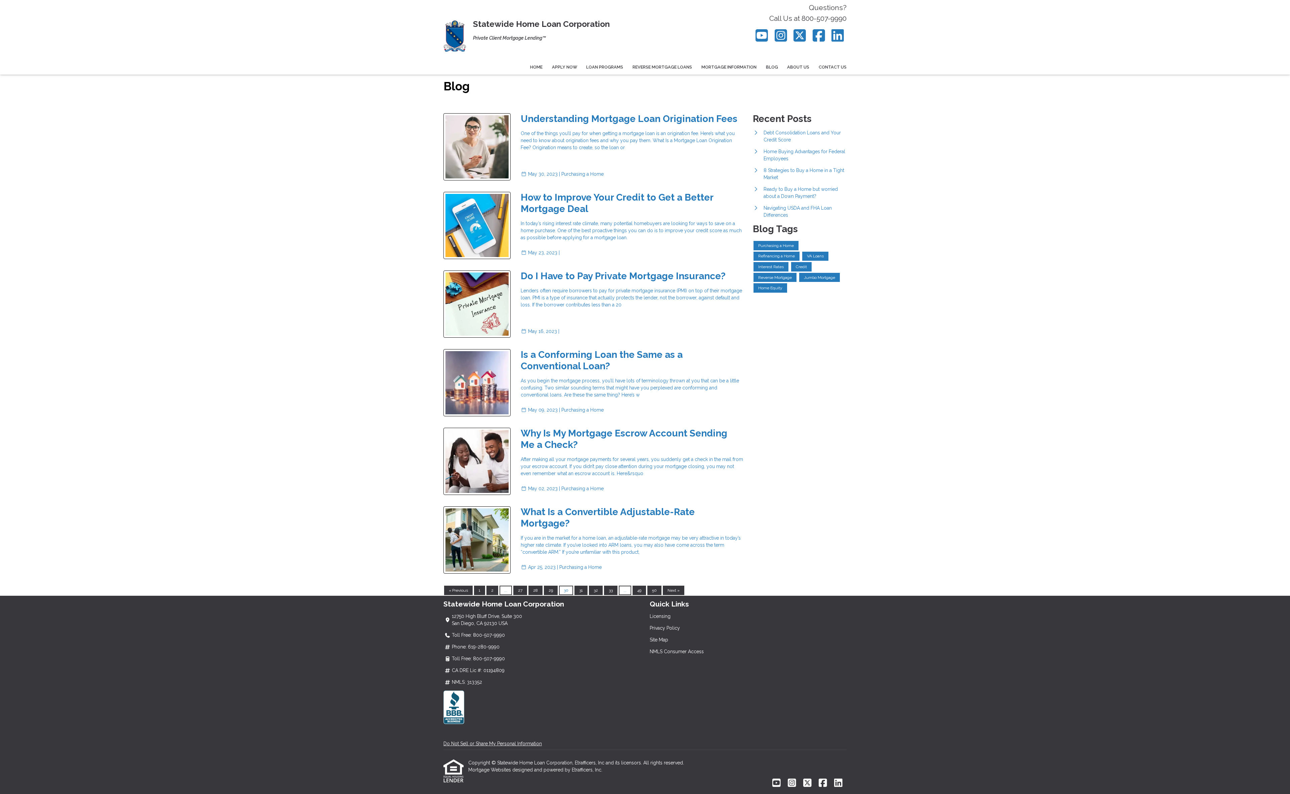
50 (654, 590)
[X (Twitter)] (800, 35)
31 (581, 590)
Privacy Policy (665, 628)
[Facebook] (819, 35)
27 (520, 590)
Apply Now (564, 67)
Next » (674, 590)
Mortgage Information (729, 67)
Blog (772, 67)
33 (611, 590)
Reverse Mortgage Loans (662, 67)
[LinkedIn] (838, 35)
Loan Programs (604, 67)
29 (551, 590)
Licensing (660, 616)
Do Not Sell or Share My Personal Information (492, 743)
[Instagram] (781, 35)
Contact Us (833, 67)
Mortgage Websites (490, 769)
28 (535, 590)
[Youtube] (762, 35)
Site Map (659, 639)
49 (639, 590)
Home (536, 67)
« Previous (458, 590)
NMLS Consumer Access (677, 651)
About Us (798, 67)
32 (596, 590)
